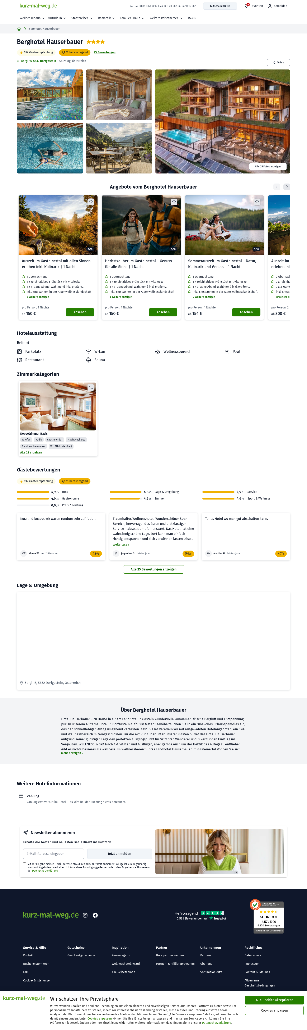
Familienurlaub (130, 18)
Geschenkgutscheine (81, 955)
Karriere (205, 955)
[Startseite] (19, 29)
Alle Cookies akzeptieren (274, 1000)
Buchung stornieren (36, 964)
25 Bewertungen (104, 52)
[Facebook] (95, 915)
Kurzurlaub (55, 18)
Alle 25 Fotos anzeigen (268, 166)
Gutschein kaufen (220, 6)
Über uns (206, 964)
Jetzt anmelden (119, 854)
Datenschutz (253, 955)
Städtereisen (80, 18)
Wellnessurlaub (30, 18)
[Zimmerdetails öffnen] (91, 387)
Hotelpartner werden (170, 955)
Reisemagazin (121, 955)
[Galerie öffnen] (50, 94)
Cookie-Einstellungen (37, 980)
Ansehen (80, 312)
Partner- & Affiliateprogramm (175, 964)
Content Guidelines (257, 972)
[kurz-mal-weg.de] (38, 6)
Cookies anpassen (100, 1018)
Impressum (252, 964)
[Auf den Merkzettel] (91, 202)
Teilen (280, 62)
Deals (192, 18)
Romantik (104, 18)
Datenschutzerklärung (45, 870)
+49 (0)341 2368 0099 (145, 6)
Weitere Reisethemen (164, 18)
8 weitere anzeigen (38, 296)
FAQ (25, 972)
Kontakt (28, 955)
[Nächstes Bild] (91, 225)
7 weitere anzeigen (204, 296)
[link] (58, 257)
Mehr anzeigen (71, 753)
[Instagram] (85, 915)
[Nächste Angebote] (286, 187)
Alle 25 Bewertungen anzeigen (153, 569)
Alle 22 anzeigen (31, 452)
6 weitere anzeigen (121, 296)
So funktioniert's (211, 972)
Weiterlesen (121, 544)
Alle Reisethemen (123, 972)
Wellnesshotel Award (126, 964)
